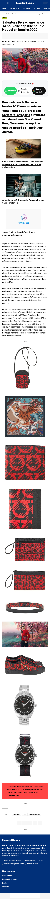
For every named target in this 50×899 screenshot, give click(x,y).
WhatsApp (12, 91)
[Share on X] (11, 36)
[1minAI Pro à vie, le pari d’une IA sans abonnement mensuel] (23, 219)
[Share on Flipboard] (15, 36)
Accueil (4, 14)
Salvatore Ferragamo (16, 115)
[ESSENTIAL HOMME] (25, 3)
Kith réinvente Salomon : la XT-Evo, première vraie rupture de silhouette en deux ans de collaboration (22, 164)
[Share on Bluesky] (27, 895)
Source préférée (39, 90)
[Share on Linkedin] (18, 36)
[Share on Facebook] (7, 36)
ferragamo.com (13, 795)
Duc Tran (7, 41)
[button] (4, 2)
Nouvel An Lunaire (34, 814)
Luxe (24, 814)
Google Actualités (23, 90)
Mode (9, 14)
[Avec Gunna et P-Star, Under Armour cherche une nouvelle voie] (23, 185)
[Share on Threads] (22, 895)
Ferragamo (16, 814)
